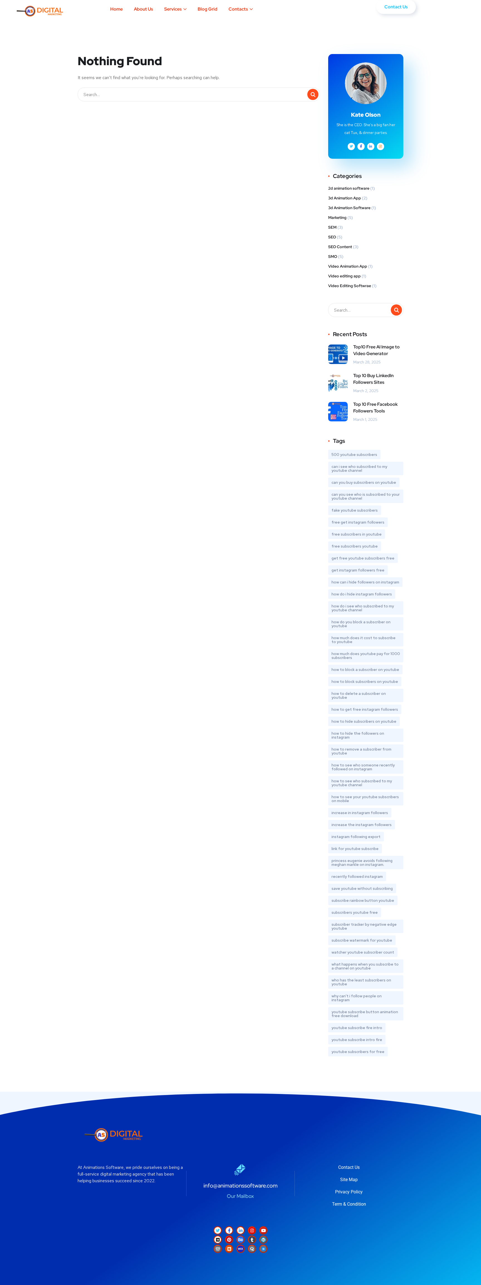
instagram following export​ (356, 836)
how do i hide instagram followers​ (362, 594)
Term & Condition (349, 1204)
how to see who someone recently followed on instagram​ (363, 767)
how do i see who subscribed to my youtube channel (363, 608)
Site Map (349, 1179)
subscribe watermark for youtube (362, 940)
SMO (332, 256)
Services (173, 9)
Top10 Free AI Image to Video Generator (376, 350)
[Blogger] (229, 1249)
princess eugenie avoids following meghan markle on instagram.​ (362, 862)
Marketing (337, 217)
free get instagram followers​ (358, 522)
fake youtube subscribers (355, 510)
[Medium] (217, 1239)
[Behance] (240, 1239)
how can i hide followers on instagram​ (365, 582)
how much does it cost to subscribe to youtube (364, 639)
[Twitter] (217, 1230)
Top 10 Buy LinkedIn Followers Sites (373, 379)
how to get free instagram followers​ (365, 709)
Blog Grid (207, 9)
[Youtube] (263, 1230)
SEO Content (340, 246)
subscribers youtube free (355, 912)
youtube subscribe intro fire (357, 1039)
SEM (332, 227)
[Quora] (252, 1249)
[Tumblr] (252, 1239)
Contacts (238, 9)
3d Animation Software (349, 207)
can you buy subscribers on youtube (364, 482)
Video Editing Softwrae (349, 285)
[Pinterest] (229, 1239)
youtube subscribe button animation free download (365, 1013)
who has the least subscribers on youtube (361, 982)
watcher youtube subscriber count (363, 952)
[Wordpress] (263, 1239)
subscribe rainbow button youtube (363, 900)
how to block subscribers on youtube (365, 681)
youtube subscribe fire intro (357, 1027)
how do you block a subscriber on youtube (361, 623)
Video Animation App (347, 266)
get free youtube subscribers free (363, 558)
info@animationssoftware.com (240, 1185)
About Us (143, 9)
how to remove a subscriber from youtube (361, 751)
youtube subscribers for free (358, 1051)
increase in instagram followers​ (360, 812)
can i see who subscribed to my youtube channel (359, 468)
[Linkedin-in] (240, 1230)
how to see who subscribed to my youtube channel (362, 782)
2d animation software (348, 188)
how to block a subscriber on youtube (365, 669)
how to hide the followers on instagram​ (358, 735)
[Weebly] (217, 1249)
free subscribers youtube (355, 546)
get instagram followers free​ (358, 570)
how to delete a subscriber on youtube (359, 695)
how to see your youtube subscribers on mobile (365, 798)
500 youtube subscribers (354, 454)
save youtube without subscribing (362, 888)
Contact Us (349, 1167)
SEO (332, 237)
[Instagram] (252, 1230)
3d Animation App (344, 198)
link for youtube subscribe (355, 848)
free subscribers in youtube (357, 534)
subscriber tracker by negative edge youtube (364, 926)
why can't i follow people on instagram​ (357, 997)
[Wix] (240, 1249)
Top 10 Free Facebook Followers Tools (375, 407)
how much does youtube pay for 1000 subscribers (366, 655)
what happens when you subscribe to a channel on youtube (365, 966)
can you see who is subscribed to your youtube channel (366, 496)
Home (116, 9)
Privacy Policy (349, 1191)
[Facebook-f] (229, 1230)
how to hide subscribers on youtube (364, 721)
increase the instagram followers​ (362, 824)
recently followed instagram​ (357, 876)
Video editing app (344, 276)
